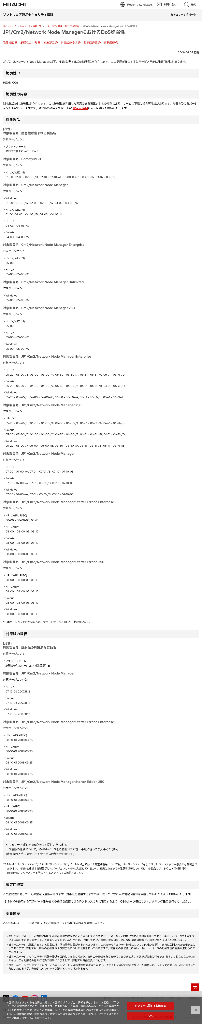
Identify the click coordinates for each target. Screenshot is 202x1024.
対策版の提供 (69, 43)
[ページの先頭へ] (195, 987)
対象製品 (48, 43)
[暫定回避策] (80, 108)
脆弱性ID (8, 43)
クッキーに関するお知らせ (150, 1005)
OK (150, 1015)
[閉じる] (195, 1010)
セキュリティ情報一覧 (30, 26)
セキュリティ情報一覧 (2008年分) (62, 26)
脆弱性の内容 (29, 43)
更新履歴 (109, 43)
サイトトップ (9, 26)
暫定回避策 (90, 43)
